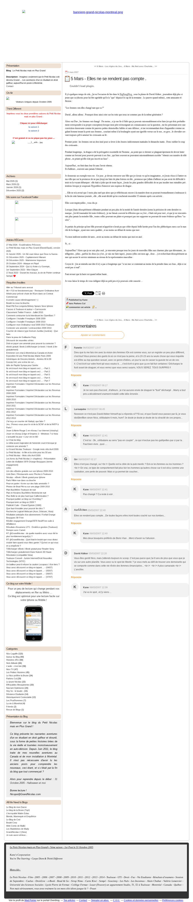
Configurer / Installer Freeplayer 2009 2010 (25, 322)
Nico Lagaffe (12, 654)
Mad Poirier (30, 900)
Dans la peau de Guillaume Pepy (21, 337)
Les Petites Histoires (15, 672)
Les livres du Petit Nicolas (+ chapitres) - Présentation (30, 459)
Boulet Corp (11, 822)
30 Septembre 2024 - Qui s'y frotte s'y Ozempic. (28, 266)
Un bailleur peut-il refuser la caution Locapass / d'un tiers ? (33, 564)
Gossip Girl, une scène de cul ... (21, 362)
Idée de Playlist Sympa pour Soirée (22, 365)
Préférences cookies (172, 900)
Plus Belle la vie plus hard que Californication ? (27, 496)
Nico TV (10, 669)
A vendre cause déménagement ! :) (22, 300)
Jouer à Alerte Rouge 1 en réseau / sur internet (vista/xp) (32, 430)
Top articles (69, 900)
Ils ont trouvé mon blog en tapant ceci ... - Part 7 (28, 381)
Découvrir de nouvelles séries (20, 340)
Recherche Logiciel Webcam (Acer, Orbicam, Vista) (29, 511)
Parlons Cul (11, 678)
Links (8, 468)
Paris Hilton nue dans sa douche (21, 480)
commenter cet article (79, 307)
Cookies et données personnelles (141, 900)
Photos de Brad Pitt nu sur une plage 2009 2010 (28, 486)
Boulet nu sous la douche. (18, 303)
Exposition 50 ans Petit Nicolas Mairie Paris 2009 (28, 356)
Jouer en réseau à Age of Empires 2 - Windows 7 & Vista (32, 434)
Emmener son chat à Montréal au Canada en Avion (29, 353)
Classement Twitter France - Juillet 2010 (24, 312)
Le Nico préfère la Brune (17, 675)
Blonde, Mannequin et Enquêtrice (21, 816)
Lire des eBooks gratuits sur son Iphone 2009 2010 (29, 471)
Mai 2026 (10, 181)
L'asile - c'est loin (14, 666)
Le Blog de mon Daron (16, 807)
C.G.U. (116, 900)
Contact (9, 86)
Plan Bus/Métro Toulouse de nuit (21, 490)
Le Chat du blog (13, 440)
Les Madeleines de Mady (17, 829)
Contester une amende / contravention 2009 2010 (28, 328)
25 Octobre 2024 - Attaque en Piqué (22, 263)
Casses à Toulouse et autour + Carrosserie (26, 309)
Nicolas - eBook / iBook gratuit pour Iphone (25, 477)
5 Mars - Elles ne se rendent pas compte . (108, 78)
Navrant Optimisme (15, 688)
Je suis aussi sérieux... (16, 835)
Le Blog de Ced (13, 819)
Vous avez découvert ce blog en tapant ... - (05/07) (29, 571)
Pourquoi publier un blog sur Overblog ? (24, 499)
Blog (8, 70)
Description (12, 77)
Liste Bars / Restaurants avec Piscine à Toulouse (28, 474)
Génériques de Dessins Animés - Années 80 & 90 (28, 359)
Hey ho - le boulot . (14, 691)
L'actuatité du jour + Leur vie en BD (22, 437)
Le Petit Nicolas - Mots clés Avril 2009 (23, 455)
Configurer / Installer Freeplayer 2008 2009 (25, 318)
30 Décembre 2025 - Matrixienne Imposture (26, 260)
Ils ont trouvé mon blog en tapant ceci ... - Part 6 (28, 378)
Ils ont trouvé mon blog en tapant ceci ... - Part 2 (28, 371)
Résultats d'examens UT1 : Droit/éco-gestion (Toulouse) (32, 527)
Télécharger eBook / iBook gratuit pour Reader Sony (30, 549)
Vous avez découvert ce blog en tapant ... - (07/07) (29, 577)
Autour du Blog (13, 657)
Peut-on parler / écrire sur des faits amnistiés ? (27, 483)
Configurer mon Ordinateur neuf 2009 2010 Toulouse (30, 325)
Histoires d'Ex (12, 660)
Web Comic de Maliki (15, 826)
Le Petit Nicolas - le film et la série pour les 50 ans (28, 452)
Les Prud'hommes (14, 700)
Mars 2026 (11, 184)
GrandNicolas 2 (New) (16, 832)
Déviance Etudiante (15, 694)
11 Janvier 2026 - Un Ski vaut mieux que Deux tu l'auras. (32, 254)
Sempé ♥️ (11, 276)
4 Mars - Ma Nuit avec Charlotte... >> (140, 66)
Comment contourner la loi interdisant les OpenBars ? (30, 315)
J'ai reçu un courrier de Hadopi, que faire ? (25, 421)
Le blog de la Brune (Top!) (18, 810)
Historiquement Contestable (18, 697)
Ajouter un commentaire (93, 335)
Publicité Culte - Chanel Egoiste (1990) (23, 505)
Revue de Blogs (13, 710)
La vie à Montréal (14, 703)
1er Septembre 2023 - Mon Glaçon (22, 270)
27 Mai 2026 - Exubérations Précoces (23, 245)
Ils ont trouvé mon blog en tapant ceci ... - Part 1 (28, 368)
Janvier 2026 (12, 187)
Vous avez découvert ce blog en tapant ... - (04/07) (29, 567)
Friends (9, 706)
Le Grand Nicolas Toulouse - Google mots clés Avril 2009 (32, 449)
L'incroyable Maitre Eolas (17, 813)
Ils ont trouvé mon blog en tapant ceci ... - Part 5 (28, 374)
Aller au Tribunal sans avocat (19, 287)
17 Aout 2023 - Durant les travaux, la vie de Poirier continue (33, 273)
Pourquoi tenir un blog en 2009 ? (21, 502)
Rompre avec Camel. (16, 530)
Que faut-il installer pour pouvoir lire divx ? (25, 508)
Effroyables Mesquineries (17, 685)
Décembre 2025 (13, 190)
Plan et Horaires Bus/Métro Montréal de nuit (26, 493)
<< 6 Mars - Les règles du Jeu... (108, 66)
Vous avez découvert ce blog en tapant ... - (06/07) (29, 574)
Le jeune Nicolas (13, 682)
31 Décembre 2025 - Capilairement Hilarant (26, 257)
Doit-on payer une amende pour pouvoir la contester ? (31, 343)
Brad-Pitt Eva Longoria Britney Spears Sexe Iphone (29, 306)
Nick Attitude (12, 663)
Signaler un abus (100, 900)
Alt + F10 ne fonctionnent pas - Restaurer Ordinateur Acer (32, 290)
